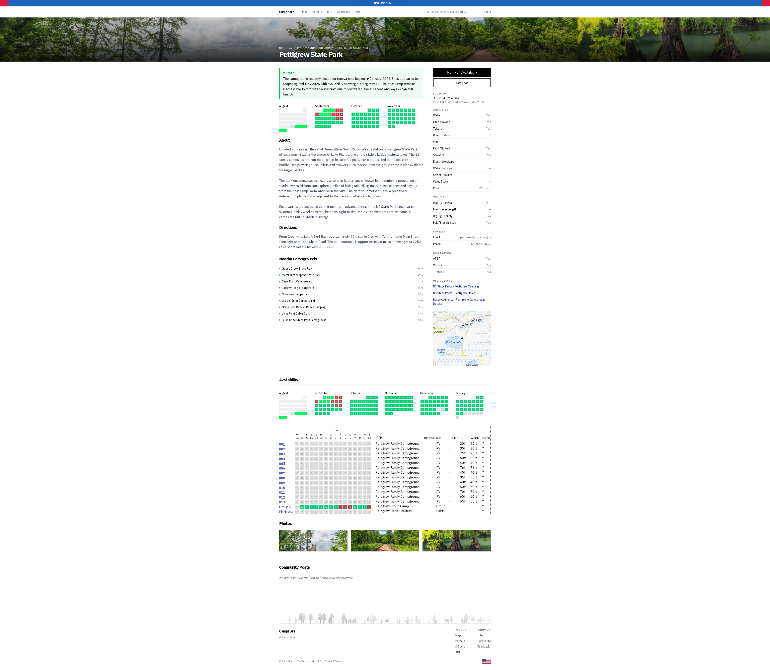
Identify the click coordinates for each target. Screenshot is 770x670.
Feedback (483, 646)
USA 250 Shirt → (385, 3)
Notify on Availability (462, 72)
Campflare (286, 12)
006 (282, 468)
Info (329, 12)
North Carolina (290, 47)
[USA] (486, 661)
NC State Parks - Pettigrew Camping (456, 286)
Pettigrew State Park (353, 47)
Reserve (462, 83)
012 (282, 497)
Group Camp (288, 507)
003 (282, 454)
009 (282, 483)
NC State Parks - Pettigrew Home (454, 293)
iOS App (460, 646)
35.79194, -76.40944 (446, 98)
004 (282, 459)
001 (282, 444)
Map (305, 12)
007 (282, 473)
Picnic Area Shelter (292, 512)
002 (282, 449)
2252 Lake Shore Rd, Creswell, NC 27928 (458, 102)
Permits (317, 12)
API (357, 12)
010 (282, 488)
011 (282, 492)
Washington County (319, 47)
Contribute (344, 12)
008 (282, 478)
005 (282, 464)
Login (487, 12)
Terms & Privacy (334, 661)
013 (282, 502)
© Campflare (286, 661)
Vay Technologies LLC (309, 661)
